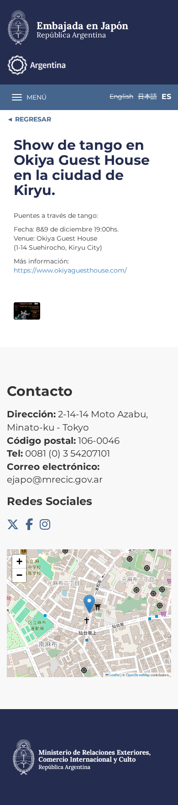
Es (166, 96)
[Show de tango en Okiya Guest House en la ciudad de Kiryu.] (27, 311)
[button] (89, 604)
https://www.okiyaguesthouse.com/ (70, 270)
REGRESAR (32, 119)
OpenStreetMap (138, 674)
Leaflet (114, 674)
